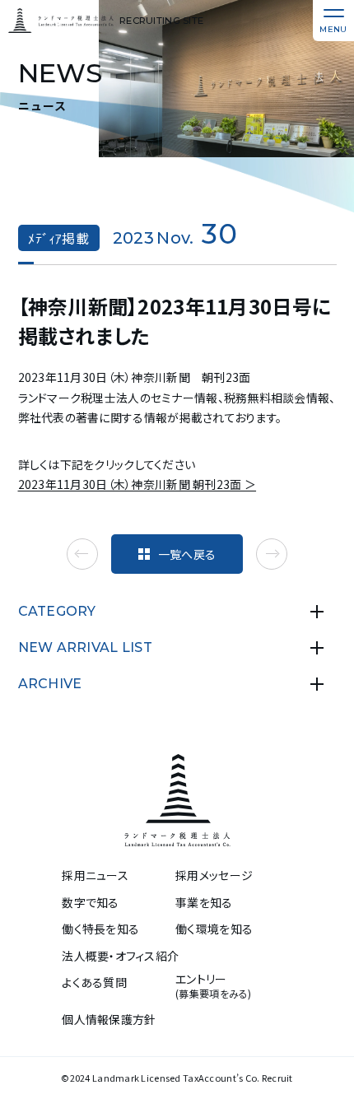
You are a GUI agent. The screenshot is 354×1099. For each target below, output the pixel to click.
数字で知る (90, 903)
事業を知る (203, 903)
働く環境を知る (214, 929)
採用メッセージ (214, 875)
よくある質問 (94, 983)
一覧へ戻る (187, 554)
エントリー (213, 986)
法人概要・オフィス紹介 (120, 956)
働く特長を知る (100, 929)
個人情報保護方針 (109, 1020)
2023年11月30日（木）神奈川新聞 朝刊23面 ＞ (137, 484)
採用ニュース (95, 875)
